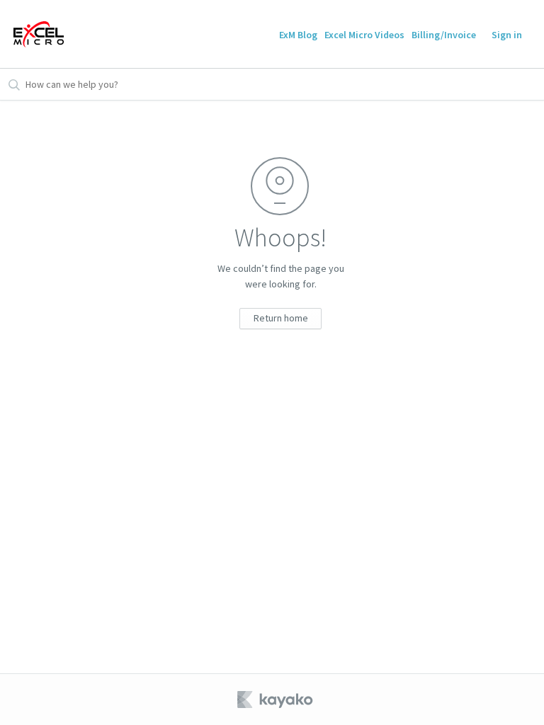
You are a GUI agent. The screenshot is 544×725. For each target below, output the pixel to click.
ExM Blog (298, 34)
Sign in (507, 34)
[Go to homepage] (38, 34)
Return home (281, 318)
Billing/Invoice (444, 34)
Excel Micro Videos (364, 34)
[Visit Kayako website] (276, 699)
